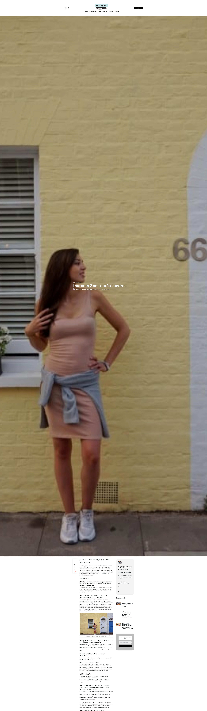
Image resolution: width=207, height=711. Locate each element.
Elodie (77, 289)
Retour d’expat (109, 11)
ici (103, 565)
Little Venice (107, 609)
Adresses (85, 11)
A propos (117, 11)
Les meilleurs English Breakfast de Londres (127, 604)
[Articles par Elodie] (74, 289)
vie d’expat (104, 573)
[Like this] (74, 572)
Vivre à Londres (101, 11)
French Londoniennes (77, 282)
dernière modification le (90, 289)
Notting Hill (87, 609)
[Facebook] (75, 561)
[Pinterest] (75, 567)
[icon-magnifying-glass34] (69, 8)
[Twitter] (75, 564)
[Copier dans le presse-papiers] (75, 569)
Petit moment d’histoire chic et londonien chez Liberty (126, 613)
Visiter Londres (92, 11)
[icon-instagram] (65, 8)
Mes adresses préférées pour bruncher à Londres (127, 624)
